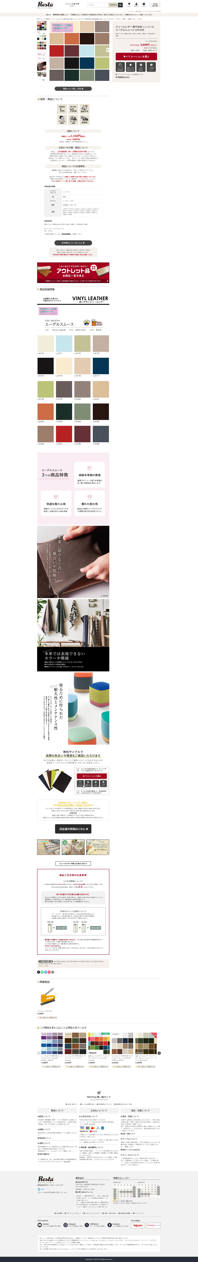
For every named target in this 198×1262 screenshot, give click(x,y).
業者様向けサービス (105, 1104)
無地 (129, 19)
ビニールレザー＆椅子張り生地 (62, 19)
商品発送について (45, 1138)
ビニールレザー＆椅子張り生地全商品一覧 (88, 19)
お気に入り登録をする (130, 69)
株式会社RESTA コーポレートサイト (49, 1185)
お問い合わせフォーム (85, 1192)
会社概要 (59, 1213)
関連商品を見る (124, 77)
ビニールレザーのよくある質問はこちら (130, 74)
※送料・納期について (150, 50)
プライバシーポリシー (74, 1213)
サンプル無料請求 (120, 69)
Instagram (72, 1224)
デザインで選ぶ (121, 19)
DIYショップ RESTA (43, 19)
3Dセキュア (87, 1142)
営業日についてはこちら (73, 243)
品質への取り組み (110, 1213)
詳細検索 (113, 5)
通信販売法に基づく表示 (124, 1104)
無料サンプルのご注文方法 (131, 1150)
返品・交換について (128, 1134)
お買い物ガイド (73, 1104)
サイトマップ (139, 1213)
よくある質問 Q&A (88, 1104)
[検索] (120, 5)
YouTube (46, 1224)
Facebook (116, 1224)
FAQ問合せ (141, 69)
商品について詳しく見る (72, 89)
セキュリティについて (92, 1213)
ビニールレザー (109, 19)
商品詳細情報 (66, 234)
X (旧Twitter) (94, 1224)
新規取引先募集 (125, 1213)
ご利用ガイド (151, 69)
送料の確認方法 (44, 1154)
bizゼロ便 (67, 1161)
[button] (72, 5)
